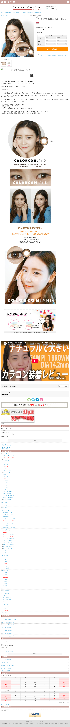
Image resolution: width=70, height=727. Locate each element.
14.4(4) (5, 581)
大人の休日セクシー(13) (9, 525)
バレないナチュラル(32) (9, 518)
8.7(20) (5, 563)
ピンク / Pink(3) (7, 499)
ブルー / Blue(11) (7, 493)
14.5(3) (6, 485)
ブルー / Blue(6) (7, 542)
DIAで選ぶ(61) (7, 472)
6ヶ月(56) (5, 550)
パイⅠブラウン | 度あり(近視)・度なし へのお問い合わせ (51, 55)
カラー (7, 15)
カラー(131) (5, 453)
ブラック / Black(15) (8, 455)
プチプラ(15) (5, 590)
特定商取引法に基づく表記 (7, 665)
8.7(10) (6, 466)
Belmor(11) (6, 606)
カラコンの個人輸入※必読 (9, 619)
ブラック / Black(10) (8, 534)
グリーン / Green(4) (8, 497)
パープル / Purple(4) (8, 544)
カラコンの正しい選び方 (8, 624)
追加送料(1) (5, 612)
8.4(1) (4, 557)
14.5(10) (5, 583)
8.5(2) (5, 462)
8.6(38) (6, 464)
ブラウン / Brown (15, 15)
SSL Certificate (5, 704)
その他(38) (5, 610)
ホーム (2, 15)
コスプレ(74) (5, 588)
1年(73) (5, 532)
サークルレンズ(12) (8, 512)
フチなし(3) (6, 516)
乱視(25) (4, 507)
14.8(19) (5, 585)
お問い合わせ (4, 662)
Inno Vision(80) (7, 597)
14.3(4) (6, 480)
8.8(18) (5, 565)
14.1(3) (5, 574)
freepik (12, 704)
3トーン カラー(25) (8, 523)
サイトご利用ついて (6, 659)
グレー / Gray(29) (7, 491)
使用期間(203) (6, 529)
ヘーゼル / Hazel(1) (8, 538)
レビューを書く (63, 386)
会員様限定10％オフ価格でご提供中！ (15, 12)
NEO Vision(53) (7, 599)
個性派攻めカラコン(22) (9, 527)
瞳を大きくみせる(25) (8, 520)
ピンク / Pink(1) (7, 548)
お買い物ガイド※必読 (8, 622)
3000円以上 (5, 448)
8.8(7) (5, 468)
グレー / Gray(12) (8, 540)
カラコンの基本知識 (7, 630)
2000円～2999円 (6, 447)
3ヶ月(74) (5, 552)
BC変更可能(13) (7, 568)
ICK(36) (5, 595)
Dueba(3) (5, 608)
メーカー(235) (6, 593)
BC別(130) (5, 555)
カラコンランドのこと (8, 633)
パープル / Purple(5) (8, 495)
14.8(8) (6, 487)
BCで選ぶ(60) (6, 460)
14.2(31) (5, 577)
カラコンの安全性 (6, 627)
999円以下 (5, 444)
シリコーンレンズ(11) (8, 514)
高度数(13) (5, 502)
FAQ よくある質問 (5, 670)
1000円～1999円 (6, 445)
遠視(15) (4, 505)
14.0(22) (6, 474)
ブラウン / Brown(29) (9, 536)
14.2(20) (6, 478)
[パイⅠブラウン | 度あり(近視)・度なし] (17, 56)
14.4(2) (6, 482)
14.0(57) (5, 572)
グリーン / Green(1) (8, 546)
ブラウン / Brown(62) (8, 457)
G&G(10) (5, 601)
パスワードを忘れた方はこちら (7, 651)
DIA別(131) (5, 570)
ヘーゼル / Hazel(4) (8, 489)
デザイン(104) (6, 510)
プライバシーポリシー (6, 668)
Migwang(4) (6, 604)
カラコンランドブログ (8, 635)
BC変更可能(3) (7, 470)
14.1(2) (6, 476)
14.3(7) (5, 579)
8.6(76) (5, 561)
